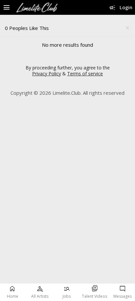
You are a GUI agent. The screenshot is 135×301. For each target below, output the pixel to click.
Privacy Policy (46, 73)
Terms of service (85, 73)
